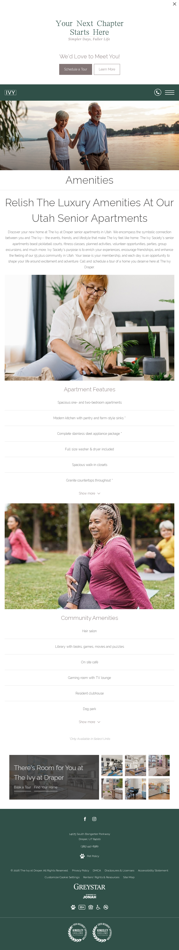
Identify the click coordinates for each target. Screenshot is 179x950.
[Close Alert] (174, 5)
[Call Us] (157, 92)
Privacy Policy (80, 870)
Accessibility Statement (153, 870)
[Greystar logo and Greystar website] (89, 887)
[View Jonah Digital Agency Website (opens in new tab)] (89, 897)
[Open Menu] (169, 92)
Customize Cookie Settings (62, 877)
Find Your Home (45, 787)
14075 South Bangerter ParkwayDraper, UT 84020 (89, 836)
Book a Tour (22, 787)
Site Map (128, 877)
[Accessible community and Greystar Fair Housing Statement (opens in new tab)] (98, 908)
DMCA (97, 870)
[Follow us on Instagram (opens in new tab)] (94, 820)
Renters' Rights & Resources (101, 877)
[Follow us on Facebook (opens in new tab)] (85, 820)
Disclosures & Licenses (119, 870)
